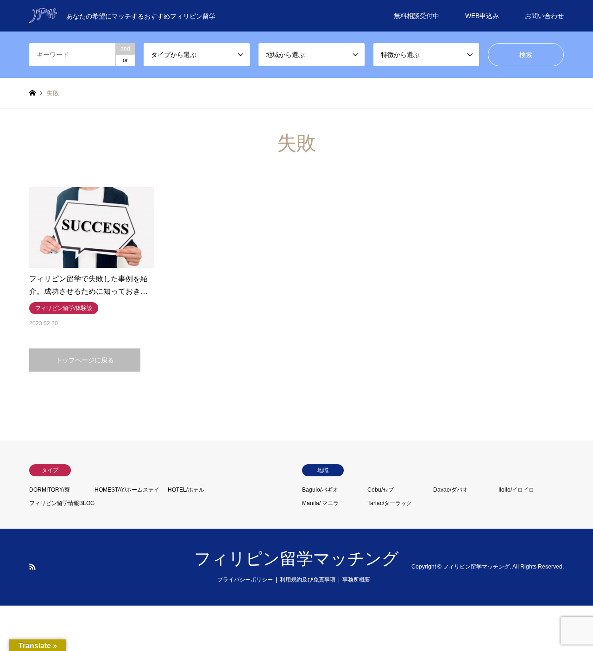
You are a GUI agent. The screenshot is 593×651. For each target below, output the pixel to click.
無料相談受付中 (416, 15)
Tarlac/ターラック (389, 503)
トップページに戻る (85, 360)
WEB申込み (482, 15)
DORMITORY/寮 (49, 490)
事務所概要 (356, 579)
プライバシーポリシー (245, 579)
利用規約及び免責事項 (307, 579)
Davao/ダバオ (450, 490)
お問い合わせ (544, 15)
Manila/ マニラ (320, 503)
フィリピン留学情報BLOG (62, 503)
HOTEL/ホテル (186, 490)
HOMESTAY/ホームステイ (127, 490)
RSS (32, 566)
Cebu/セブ (380, 490)
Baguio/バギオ (320, 490)
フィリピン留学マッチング (296, 558)
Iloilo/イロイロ (516, 490)
